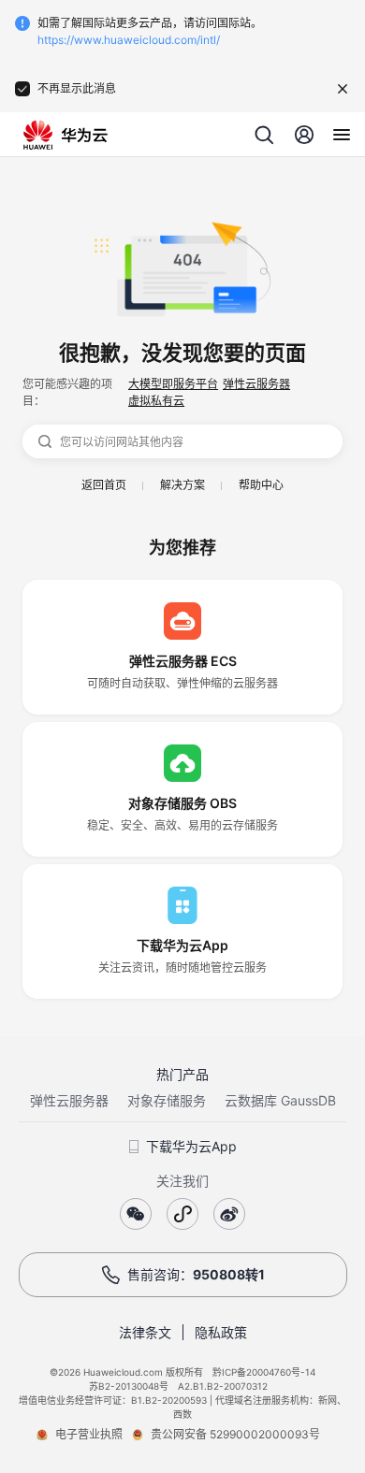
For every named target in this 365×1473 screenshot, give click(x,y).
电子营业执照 (89, 1434)
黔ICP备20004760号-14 (263, 1372)
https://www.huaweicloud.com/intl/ (128, 40)
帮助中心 (261, 485)
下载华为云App (191, 1146)
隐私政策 (221, 1332)
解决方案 (182, 485)
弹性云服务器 (256, 384)
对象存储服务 (166, 1100)
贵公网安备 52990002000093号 (235, 1434)
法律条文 (145, 1332)
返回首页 (103, 485)
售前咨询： (196, 1274)
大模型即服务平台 (173, 384)
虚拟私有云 (156, 401)
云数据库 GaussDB (280, 1100)
